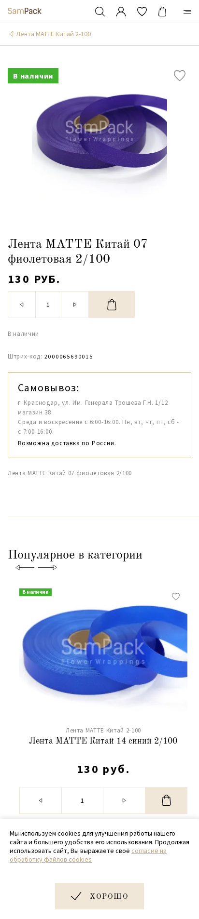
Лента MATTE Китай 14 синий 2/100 (103, 741)
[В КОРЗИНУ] (112, 304)
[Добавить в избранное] (179, 75)
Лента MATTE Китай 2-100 (53, 33)
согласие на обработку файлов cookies (88, 855)
